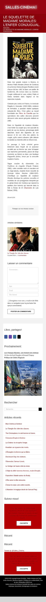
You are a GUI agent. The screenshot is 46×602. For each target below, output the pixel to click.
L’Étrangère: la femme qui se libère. (18, 452)
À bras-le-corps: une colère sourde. (18, 485)
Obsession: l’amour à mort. (15, 461)
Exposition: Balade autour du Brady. (18, 475)
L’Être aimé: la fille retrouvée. (16, 480)
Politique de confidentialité (31, 580)
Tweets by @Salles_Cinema (14, 551)
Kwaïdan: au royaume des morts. (17, 447)
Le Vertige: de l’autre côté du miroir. (18, 466)
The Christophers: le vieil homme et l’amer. (20, 433)
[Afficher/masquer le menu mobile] (43, 3)
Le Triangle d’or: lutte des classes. (18, 253)
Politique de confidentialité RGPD (22, 563)
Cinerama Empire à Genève (15, 438)
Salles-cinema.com (32, 578)
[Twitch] (10, 337)
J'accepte (24, 523)
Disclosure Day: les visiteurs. (16, 457)
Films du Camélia (25, 113)
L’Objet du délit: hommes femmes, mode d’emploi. (23, 471)
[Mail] (19, 337)
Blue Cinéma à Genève (14, 424)
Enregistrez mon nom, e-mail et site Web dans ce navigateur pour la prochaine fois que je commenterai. (22, 303)
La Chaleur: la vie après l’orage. (16, 442)
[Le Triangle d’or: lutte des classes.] (23, 228)
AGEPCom (29, 582)
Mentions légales (18, 580)
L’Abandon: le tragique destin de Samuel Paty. (21, 489)
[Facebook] (5, 337)
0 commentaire (22, 255)
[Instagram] (14, 337)
